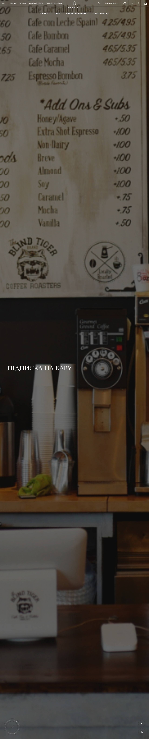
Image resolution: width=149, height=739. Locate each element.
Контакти (22, 3)
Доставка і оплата (36, 3)
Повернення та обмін (54, 3)
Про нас (13, 3)
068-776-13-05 (110, 3)
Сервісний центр (101, 13)
